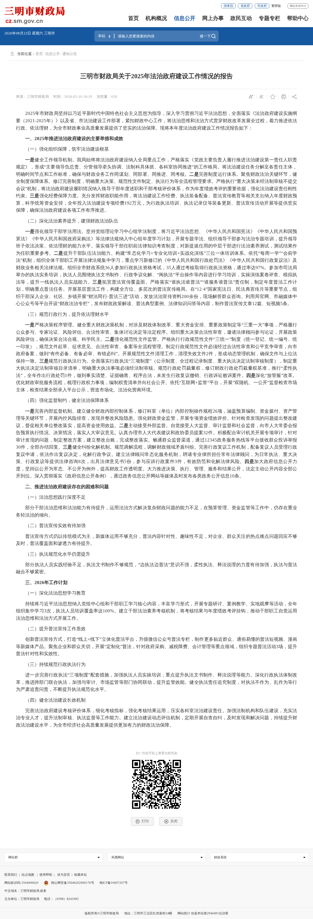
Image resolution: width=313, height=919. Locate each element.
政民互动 (241, 18)
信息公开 (184, 18)
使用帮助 (45, 874)
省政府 (245, 6)
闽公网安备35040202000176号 (72, 883)
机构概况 (156, 18)
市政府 (262, 6)
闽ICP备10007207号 (114, 883)
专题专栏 (269, 18)
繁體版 (276, 6)
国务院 (228, 6)
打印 (145, 821)
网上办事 (213, 18)
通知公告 (69, 54)
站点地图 (28, 874)
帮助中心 (298, 18)
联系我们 (10, 874)
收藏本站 (80, 874)
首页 (133, 18)
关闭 (174, 821)
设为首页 (63, 874)
